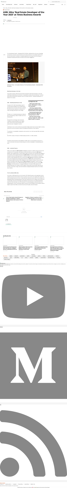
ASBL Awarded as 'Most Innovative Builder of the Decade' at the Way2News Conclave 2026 (25, 248)
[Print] (9, 17)
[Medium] (46, 1)
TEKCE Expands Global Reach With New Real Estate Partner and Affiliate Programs (41, 248)
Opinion (11, 255)
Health (28, 255)
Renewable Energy (51, 257)
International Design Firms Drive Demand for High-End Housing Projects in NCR (34, 113)
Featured (31, 257)
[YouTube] (44, 1)
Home (4, 7)
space (11, 257)
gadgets (36, 257)
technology (34, 255)
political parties (50, 255)
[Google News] (45, 1)
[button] (59, 4)
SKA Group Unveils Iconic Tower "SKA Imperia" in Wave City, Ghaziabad (34, 105)
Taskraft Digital (47, 487)
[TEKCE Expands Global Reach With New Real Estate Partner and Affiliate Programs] (41, 240)
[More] (11, 17)
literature (58, 257)
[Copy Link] (7, 17)
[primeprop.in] (3, 1)
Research (16, 255)
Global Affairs (16, 257)
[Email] (5, 17)
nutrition (57, 255)
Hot (22, 257)
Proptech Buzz (7, 9)
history (26, 257)
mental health (43, 257)
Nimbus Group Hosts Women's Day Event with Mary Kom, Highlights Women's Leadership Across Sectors (10, 248)
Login (41, 216)
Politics (44, 255)
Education (6, 257)
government (22, 255)
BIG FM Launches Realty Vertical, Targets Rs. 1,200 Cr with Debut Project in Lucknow (35, 118)
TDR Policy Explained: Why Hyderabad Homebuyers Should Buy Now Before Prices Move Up (35, 109)
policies (39, 255)
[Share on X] (3, 17)
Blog (6, 7)
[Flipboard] (47, 1)
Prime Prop (9, 20)
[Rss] (48, 1)
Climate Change (7, 259)
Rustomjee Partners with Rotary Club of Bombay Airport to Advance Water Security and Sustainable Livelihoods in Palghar (57, 248)
